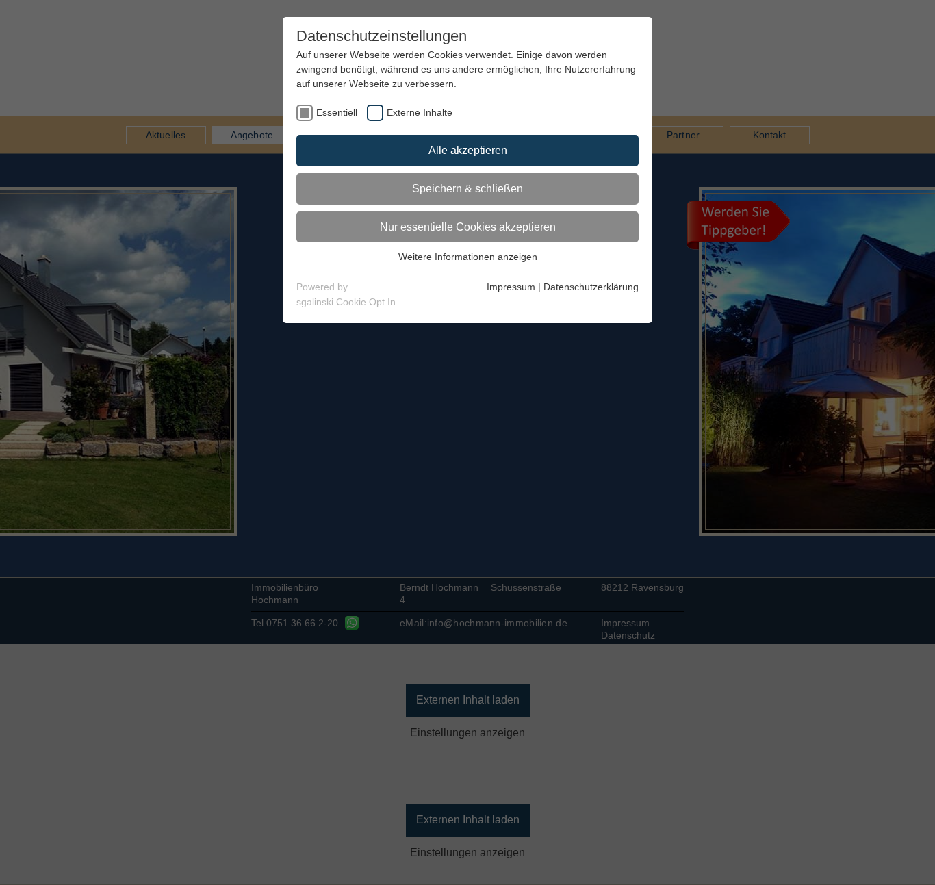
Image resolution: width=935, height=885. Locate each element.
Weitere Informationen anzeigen (467, 256)
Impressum (511, 286)
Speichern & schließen (467, 188)
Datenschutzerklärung (591, 286)
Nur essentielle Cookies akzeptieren (468, 227)
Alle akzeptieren (467, 150)
